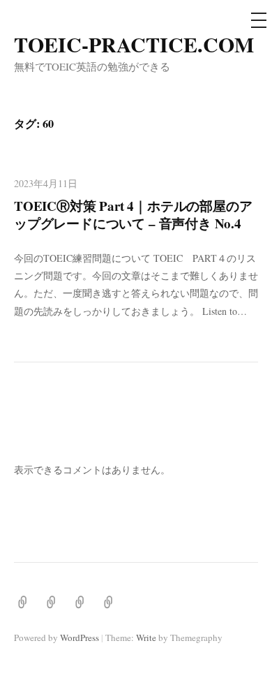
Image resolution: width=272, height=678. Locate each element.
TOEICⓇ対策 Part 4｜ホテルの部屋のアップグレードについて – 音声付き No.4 (133, 214)
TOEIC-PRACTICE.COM (134, 44)
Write (146, 637)
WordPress (79, 637)
